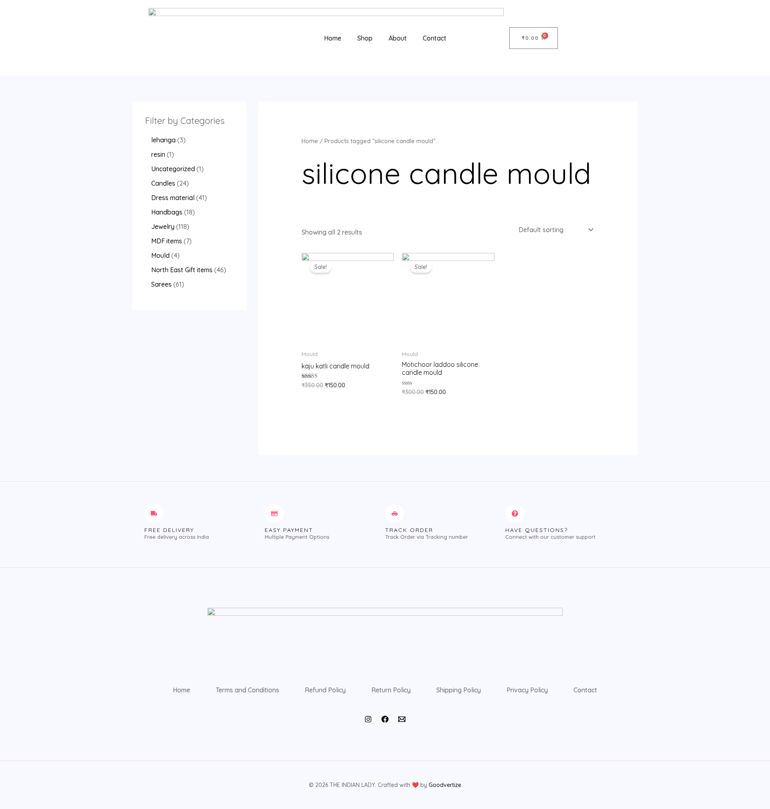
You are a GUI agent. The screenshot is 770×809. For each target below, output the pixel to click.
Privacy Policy (527, 690)
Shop (365, 38)
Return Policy (391, 690)
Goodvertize (445, 785)
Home (332, 38)
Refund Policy (325, 690)
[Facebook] (385, 719)
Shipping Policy (458, 690)
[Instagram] (368, 719)
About (398, 38)
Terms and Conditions (247, 690)
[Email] (401, 719)
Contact (434, 38)
